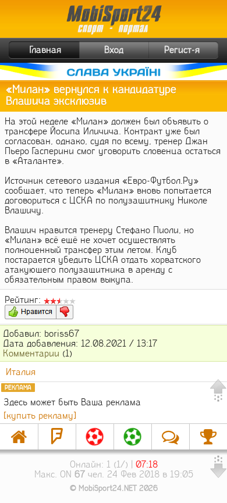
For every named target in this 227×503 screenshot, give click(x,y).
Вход (113, 50)
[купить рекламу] (39, 415)
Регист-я (182, 50)
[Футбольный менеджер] (95, 437)
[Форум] (57, 437)
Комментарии (31, 353)
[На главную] (19, 437)
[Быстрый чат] (170, 437)
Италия (21, 372)
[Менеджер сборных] (132, 437)
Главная (45, 50)
